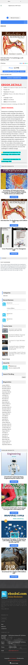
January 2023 (5, 405)
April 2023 (4, 400)
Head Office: (4, 635)
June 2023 (4, 397)
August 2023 (5, 393)
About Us (3, 626)
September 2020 (6, 444)
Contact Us (3, 628)
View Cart (14, 71)
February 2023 (5, 403)
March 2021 (4, 439)
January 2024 (5, 385)
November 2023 (5, 388)
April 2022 (4, 419)
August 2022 (5, 414)
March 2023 (4, 402)
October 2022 (5, 410)
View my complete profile (14, 368)
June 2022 (4, 415)
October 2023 (5, 390)
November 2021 (5, 425)
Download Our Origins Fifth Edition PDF (14, 572)
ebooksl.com (9, 302)
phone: (3, 647)
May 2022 (4, 417)
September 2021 (6, 429)
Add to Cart (7, 71)
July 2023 (4, 395)
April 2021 (4, 437)
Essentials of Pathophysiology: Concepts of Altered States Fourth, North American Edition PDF (14, 192)
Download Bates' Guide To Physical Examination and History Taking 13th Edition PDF (17, 354)
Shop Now (14, 197)
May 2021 (4, 436)
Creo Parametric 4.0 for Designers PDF (14, 249)
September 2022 (6, 412)
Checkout (22, 71)
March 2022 (4, 420)
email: (2, 650)
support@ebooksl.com (13, 650)
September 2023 (6, 392)
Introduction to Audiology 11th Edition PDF (14, 221)
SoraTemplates (13, 658)
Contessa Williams (11, 308)
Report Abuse (6, 359)
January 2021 (5, 442)
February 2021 (5, 441)
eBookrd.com (13, 366)
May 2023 (4, 398)
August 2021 (5, 431)
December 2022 (5, 407)
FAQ (2, 624)
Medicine (5, 295)
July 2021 (4, 432)
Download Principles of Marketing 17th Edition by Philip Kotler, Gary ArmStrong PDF (17, 348)
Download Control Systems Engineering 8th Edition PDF (14, 477)
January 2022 (5, 422)
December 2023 (5, 386)
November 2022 (5, 408)
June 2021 (4, 434)
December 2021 (5, 424)
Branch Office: (2, 642)
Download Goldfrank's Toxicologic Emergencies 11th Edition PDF (14, 508)
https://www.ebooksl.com (14, 660)
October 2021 (5, 427)
